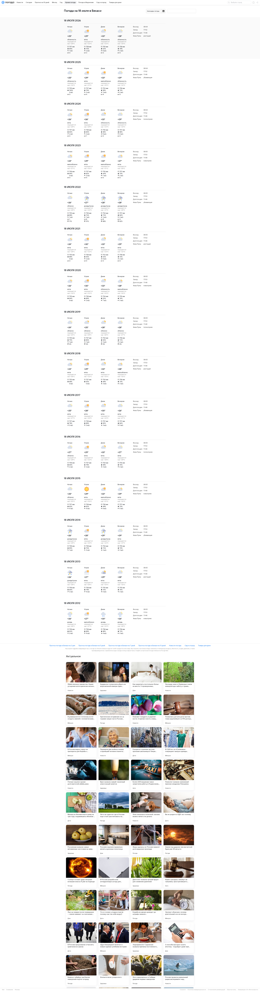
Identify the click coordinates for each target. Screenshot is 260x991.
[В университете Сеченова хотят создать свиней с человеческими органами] (81, 710)
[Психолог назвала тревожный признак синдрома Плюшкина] (179, 775)
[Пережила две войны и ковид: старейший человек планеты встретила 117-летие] (114, 742)
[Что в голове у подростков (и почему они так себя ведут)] (114, 905)
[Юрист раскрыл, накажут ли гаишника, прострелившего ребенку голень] (179, 872)
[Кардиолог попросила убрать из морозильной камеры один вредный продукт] (114, 677)
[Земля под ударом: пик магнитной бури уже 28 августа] (179, 840)
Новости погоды (175, 645)
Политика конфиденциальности (197, 989)
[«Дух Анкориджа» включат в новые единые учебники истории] (114, 938)
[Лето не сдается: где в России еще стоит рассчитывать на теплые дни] (114, 807)
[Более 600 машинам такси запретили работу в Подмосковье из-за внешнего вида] (146, 775)
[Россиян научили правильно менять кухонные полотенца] (114, 840)
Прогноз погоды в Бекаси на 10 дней (152, 645)
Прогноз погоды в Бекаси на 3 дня (62, 645)
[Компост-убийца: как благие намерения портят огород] (81, 970)
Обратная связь (231, 989)
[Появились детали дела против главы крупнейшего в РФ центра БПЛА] (179, 710)
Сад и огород (190, 645)
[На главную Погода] (9, 2)
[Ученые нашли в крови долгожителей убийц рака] (81, 775)
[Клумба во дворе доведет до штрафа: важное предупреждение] (146, 905)
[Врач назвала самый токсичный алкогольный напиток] (114, 775)
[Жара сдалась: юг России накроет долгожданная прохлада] (146, 840)
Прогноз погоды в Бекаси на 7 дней (121, 645)
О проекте (183, 989)
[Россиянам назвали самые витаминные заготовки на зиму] (81, 840)
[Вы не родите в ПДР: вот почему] (179, 807)
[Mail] (3, 2)
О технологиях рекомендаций (216, 989)
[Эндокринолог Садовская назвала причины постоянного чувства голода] (146, 938)
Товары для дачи (204, 645)
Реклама (17, 989)
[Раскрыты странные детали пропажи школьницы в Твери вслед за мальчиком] (146, 742)
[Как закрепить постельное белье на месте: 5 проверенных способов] (146, 677)
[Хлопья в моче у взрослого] (114, 970)
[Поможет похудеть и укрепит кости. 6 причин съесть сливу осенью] (146, 710)
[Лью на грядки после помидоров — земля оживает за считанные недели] (81, 905)
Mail (3, 989)
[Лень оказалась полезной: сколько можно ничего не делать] (146, 807)
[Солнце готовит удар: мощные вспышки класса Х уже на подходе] (81, 872)
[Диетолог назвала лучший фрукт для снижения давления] (146, 872)
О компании (9, 989)
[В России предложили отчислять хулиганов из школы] (81, 938)
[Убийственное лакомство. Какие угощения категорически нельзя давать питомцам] (81, 677)
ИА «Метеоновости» (252, 989)
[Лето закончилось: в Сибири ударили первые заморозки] (146, 970)
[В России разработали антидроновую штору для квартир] (114, 872)
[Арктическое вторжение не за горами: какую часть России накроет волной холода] (114, 710)
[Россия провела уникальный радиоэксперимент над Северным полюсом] (179, 970)
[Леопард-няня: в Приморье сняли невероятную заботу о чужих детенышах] (179, 677)
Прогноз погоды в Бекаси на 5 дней (92, 645)
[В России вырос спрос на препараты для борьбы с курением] (81, 742)
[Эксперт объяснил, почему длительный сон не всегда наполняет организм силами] (179, 905)
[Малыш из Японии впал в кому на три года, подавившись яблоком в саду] (81, 807)
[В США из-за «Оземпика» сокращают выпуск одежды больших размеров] (179, 742)
